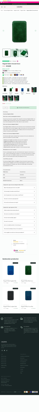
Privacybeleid (22, 367)
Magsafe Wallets (4, 365)
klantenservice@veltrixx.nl (5, 379)
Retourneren (22, 358)
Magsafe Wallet (23, 10)
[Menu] (4, 7)
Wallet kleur (4, 86)
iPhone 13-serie (3, 361)
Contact (21, 371)
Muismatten (3, 367)
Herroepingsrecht (23, 361)
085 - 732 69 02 (4, 378)
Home (2, 10)
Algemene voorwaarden (24, 365)
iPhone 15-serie (3, 358)
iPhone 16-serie (3, 356)
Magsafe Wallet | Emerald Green (32, 10)
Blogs (21, 372)
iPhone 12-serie (3, 363)
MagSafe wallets (16, 10)
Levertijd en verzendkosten (24, 356)
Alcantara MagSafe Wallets (8, 10)
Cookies (21, 369)
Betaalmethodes (23, 363)
